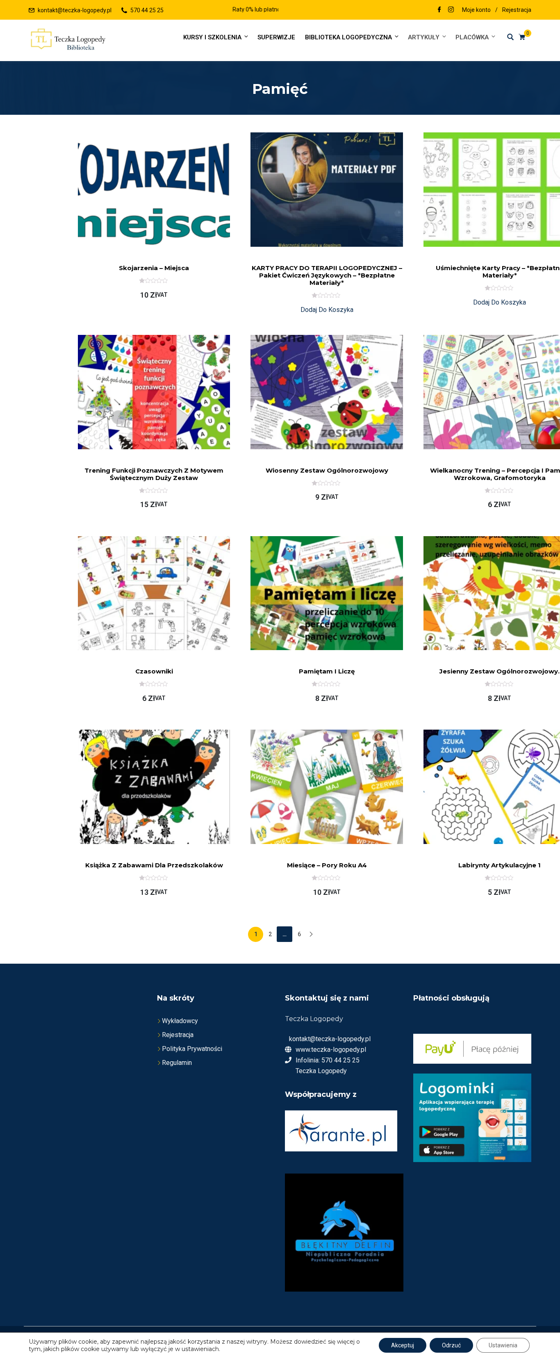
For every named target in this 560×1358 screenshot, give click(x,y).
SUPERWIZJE (276, 37)
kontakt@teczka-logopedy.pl (75, 10)
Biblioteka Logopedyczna (348, 37)
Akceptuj (402, 1345)
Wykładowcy (180, 1021)
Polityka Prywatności (192, 1049)
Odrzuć (451, 1345)
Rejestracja (516, 10)
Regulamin (177, 1063)
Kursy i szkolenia (212, 37)
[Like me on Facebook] (439, 10)
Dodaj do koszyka (326, 310)
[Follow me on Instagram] (451, 10)
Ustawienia (503, 1345)
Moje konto (476, 10)
